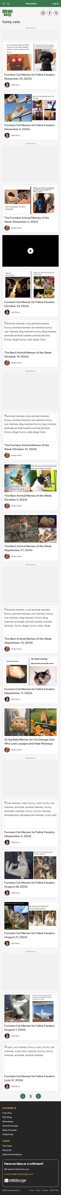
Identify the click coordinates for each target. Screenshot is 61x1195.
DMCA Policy (54, 1190)
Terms (32, 1190)
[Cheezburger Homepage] (30, 1181)
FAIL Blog (7, 1117)
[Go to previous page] (22, 1096)
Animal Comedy (10, 1125)
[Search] (8, 3)
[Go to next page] (38, 1096)
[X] (56, 13)
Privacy (38, 1190)
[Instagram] (43, 13)
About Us (6, 1150)
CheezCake (7, 1134)
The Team (7, 1146)
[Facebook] (49, 13)
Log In (56, 3)
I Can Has (7, 1113)
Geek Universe (9, 1130)
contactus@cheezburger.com (18, 1174)
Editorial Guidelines (12, 1154)
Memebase (31, 3)
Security (45, 1190)
